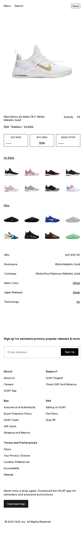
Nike (6, 126)
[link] (11, 172)
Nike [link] (6, 205)
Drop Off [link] (50, 420)
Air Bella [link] (9, 158)
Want (75, 6)
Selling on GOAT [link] (56, 407)
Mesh (76, 292)
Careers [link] (8, 384)
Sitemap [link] (8, 474)
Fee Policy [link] (52, 413)
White (76, 283)
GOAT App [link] (10, 390)
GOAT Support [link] (54, 378)
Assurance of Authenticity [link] (19, 407)
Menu (7, 6)
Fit (78, 117)
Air (78, 302)
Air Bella (28, 126)
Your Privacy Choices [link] (17, 455)
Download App (16, 504)
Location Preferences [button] (16, 462)
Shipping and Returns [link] (17, 432)
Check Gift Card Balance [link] (61, 384)
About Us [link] (9, 378)
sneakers (16, 126)
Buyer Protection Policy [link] (18, 413)
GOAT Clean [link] (11, 420)
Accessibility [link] (11, 468)
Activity (68, 117)
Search (18, 6)
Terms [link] (7, 449)
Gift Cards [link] (10, 426)
